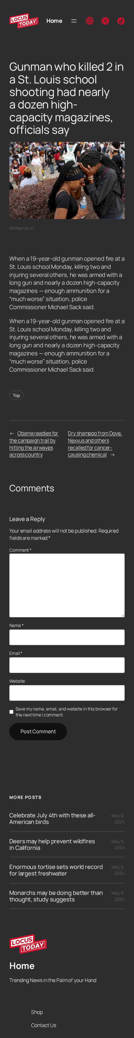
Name (16, 625)
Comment (20, 550)
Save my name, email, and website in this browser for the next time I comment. (67, 712)
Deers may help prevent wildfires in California (52, 844)
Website (17, 681)
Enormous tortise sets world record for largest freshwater (56, 870)
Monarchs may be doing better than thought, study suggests (56, 896)
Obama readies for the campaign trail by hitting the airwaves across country (33, 444)
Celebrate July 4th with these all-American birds (52, 818)
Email (15, 653)
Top (16, 395)
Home (54, 21)
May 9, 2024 (118, 819)
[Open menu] (74, 21)
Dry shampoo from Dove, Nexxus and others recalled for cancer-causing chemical (95, 444)
